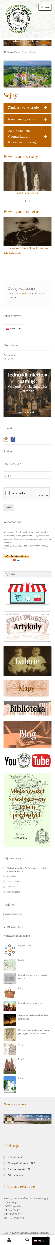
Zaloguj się (8, 359)
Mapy (20, 1044)
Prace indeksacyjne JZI (18, 1169)
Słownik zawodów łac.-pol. (30, 1003)
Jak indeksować (15, 1157)
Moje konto (9, 1240)
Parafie (25, 52)
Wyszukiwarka (24, 946)
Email (7, 476)
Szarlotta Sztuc (13, 892)
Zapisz (9, 507)
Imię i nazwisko (12, 463)
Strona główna (13, 52)
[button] (28, 108)
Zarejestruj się (10, 355)
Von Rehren (12, 876)
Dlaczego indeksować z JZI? (21, 1163)
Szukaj (27, 1240)
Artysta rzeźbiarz (14, 881)
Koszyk (21, 988)
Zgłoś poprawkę (15, 1175)
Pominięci (11, 887)
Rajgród (21, 1059)
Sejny (20, 1078)
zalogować (23, 293)
